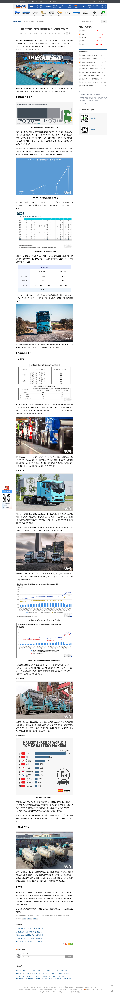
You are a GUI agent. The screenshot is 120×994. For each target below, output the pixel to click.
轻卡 (17, 15)
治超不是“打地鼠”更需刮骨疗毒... (90, 55)
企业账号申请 (53, 987)
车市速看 (35, 918)
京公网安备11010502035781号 (94, 989)
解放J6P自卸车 (29, 979)
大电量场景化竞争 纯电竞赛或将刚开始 (29, 932)
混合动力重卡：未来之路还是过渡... (90, 68)
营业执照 (21, 989)
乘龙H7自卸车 (67, 979)
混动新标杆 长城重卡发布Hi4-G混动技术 (29, 935)
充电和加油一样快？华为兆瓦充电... (90, 79)
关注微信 (54, 1)
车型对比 (55, 7)
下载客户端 (93, 130)
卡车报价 (55, 5)
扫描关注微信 (94, 118)
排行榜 (76, 7)
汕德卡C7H (41, 970)
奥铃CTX (41, 973)
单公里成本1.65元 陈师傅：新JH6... (91, 75)
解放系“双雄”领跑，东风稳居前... (90, 58)
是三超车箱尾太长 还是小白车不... (90, 62)
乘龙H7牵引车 (65, 970)
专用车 (86, 15)
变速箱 (34, 43)
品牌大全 (61, 7)
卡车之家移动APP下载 (86, 110)
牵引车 (43, 15)
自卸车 (60, 15)
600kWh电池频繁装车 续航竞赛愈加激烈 (29, 941)
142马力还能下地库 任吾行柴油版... (90, 65)
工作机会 (39, 987)
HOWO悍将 (19, 973)
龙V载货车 (61, 976)
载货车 (51, 15)
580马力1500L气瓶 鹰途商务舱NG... (91, 72)
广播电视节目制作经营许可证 (46, 989)
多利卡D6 (34, 973)
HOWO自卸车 (19, 979)
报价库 (48, 6)
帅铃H (47, 973)
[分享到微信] (71, 944)
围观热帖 (95, 5)
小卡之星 (27, 973)
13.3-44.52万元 (100, 30)
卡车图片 (61, 5)
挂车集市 (70, 7)
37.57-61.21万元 (100, 44)
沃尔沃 (60, 285)
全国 (34, 1)
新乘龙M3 (45, 976)
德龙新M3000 (57, 979)
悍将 (83, 40)
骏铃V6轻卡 (22, 976)
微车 (35, 15)
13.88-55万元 (100, 37)
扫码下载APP (43, 1)
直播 (41, 5)
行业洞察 (103, 5)
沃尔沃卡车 (41, 344)
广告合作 (60, 987)
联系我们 (33, 987)
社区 (83, 6)
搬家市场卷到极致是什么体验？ (90, 85)
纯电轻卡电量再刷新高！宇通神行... (90, 82)
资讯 (31, 6)
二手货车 (70, 5)
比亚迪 (34, 805)
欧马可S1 (54, 973)
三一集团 (31, 298)
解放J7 (83, 44)
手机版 (87, 987)
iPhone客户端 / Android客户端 (74, 987)
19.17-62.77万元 (100, 34)
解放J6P (18, 970)
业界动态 (42, 21)
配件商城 (103, 7)
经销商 (76, 5)
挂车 (77, 15)
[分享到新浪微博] (66, 944)
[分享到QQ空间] (69, 944)
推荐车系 (19, 966)
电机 (42, 802)
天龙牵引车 (56, 970)
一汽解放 (38, 298)
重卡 (26, 15)
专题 (37, 7)
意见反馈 (93, 987)
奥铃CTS (68, 973)
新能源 (29, 918)
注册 (97, 1)
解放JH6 (48, 970)
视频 (41, 7)
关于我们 (26, 987)
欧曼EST (25, 970)
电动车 (102, 15)
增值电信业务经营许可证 (31, 989)
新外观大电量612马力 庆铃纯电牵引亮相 (29, 929)
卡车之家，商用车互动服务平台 (21, 1)
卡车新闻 (36, 21)
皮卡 (68, 15)
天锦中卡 (38, 976)
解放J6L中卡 (30, 976)
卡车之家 (20, 6)
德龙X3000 (33, 970)
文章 (37, 5)
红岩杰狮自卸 (48, 979)
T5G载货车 (53, 976)
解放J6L (84, 30)
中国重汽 (46, 298)
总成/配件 (94, 15)
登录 (93, 1)
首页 (32, 21)
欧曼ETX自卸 (39, 979)
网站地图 (45, 987)
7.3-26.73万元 (100, 40)
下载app (89, 7)
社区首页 (89, 5)
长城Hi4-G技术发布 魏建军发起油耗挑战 (29, 938)
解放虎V (61, 973)
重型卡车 (42, 127)
